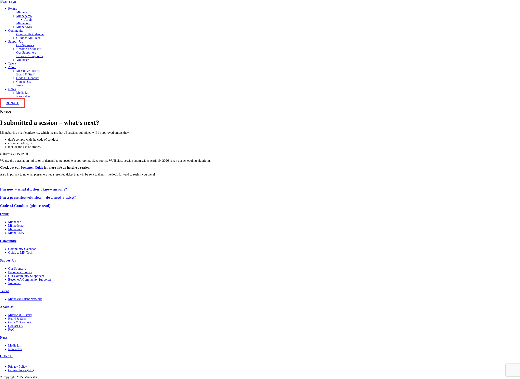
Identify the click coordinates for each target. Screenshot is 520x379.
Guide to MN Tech (28, 38)
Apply (28, 19)
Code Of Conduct (27, 78)
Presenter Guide (32, 167)
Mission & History (28, 70)
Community (15, 30)
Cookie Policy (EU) (21, 370)
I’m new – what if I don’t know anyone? (33, 189)
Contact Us (23, 81)
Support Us (15, 41)
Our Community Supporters (26, 276)
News (12, 89)
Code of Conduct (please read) (25, 205)
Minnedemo (24, 16)
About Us (6, 307)
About (12, 67)
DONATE (12, 103)
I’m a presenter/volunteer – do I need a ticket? (38, 197)
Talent (12, 63)
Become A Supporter (29, 56)
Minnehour (23, 23)
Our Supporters (26, 52)
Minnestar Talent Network (25, 299)
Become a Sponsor (28, 49)
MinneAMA (24, 27)
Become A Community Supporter (29, 279)
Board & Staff (25, 74)
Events (12, 8)
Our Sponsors (25, 45)
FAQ (19, 85)
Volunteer (22, 59)
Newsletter (23, 96)
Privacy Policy (17, 366)
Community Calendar (30, 34)
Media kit (22, 92)
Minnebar (22, 12)
